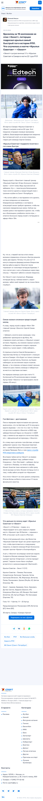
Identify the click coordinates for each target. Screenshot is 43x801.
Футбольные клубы (27, 637)
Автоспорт (27, 736)
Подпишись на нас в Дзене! (21, 618)
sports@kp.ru (13, 783)
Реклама (6, 714)
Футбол (9, 13)
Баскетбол (27, 726)
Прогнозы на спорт (30, 757)
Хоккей (25, 717)
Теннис (26, 723)
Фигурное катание (30, 720)
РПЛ (15, 637)
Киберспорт (27, 742)
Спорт (3, 13)
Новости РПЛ (9, 641)
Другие (25, 754)
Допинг (25, 748)
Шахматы (26, 739)
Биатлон (26, 745)
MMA (25, 729)
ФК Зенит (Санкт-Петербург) (15, 645)
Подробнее (35, 8)
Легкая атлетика (29, 751)
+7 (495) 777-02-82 (17, 780)
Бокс (25, 733)
